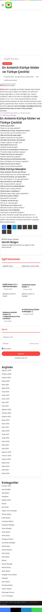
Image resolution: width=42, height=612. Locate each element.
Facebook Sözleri (7, 521)
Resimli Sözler (6, 567)
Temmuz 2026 (6, 374)
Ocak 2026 (5, 392)
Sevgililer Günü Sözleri (9, 574)
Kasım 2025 (5, 399)
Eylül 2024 (5, 448)
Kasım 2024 (5, 441)
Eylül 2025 (5, 406)
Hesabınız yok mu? (21, 358)
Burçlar (4, 503)
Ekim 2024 (5, 445)
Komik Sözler (6, 546)
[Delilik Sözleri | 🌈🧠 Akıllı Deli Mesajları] (11, 273)
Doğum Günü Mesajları (9, 511)
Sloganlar (5, 578)
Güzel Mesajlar (7, 528)
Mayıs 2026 (5, 381)
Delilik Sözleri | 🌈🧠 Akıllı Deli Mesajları (10, 285)
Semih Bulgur (10, 242)
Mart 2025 (5, 427)
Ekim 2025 (5, 402)
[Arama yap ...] (39, 5)
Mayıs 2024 (5, 463)
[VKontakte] (35, 227)
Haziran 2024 (6, 459)
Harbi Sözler (6, 535)
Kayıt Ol (21, 354)
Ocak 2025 (5, 434)
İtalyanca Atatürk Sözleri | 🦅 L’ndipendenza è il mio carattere (11, 315)
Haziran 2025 (6, 416)
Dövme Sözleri (6, 514)
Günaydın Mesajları (8, 525)
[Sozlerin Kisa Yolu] (8, 5)
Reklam (4, 560)
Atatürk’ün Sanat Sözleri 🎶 (29, 286)
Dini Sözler (5, 507)
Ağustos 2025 (6, 409)
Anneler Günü (6, 486)
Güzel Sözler (6, 532)
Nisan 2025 (5, 423)
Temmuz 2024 (6, 455)
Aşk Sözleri (5, 493)
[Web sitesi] (2, 249)
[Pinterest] (25, 227)
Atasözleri (5, 496)
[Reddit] (30, 227)
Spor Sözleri (6, 582)
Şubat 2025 (5, 431)
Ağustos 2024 (6, 452)
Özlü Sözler (15, 59)
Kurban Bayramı (7, 550)
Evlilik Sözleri (6, 518)
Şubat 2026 (5, 388)
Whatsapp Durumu (8, 592)
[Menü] (3, 5)
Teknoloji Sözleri (7, 585)
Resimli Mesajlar (7, 564)
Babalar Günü (6, 500)
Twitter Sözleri (6, 589)
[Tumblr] (19, 227)
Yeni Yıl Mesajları (7, 596)
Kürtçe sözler (9, 99)
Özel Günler (6, 553)
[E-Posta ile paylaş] (4, 232)
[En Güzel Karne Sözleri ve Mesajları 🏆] (30, 300)
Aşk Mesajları (6, 489)
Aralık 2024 (5, 438)
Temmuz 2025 (6, 413)
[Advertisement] (21, 32)
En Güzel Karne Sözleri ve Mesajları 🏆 (30, 310)
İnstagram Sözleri (7, 539)
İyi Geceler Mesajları (8, 542)
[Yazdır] (9, 232)
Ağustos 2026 (6, 370)
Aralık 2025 (5, 395)
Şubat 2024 (5, 473)
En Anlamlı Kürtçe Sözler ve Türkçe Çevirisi (15, 113)
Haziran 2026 (6, 377)
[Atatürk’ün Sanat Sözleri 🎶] (30, 274)
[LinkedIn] (14, 227)
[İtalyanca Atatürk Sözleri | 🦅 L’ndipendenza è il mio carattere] (11, 301)
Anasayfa (6, 59)
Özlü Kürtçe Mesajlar (8, 115)
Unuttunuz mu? (34, 343)
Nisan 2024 (5, 466)
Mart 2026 (5, 384)
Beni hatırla (7, 349)
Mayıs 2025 (5, 420)
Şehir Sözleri (6, 571)
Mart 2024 (5, 470)
